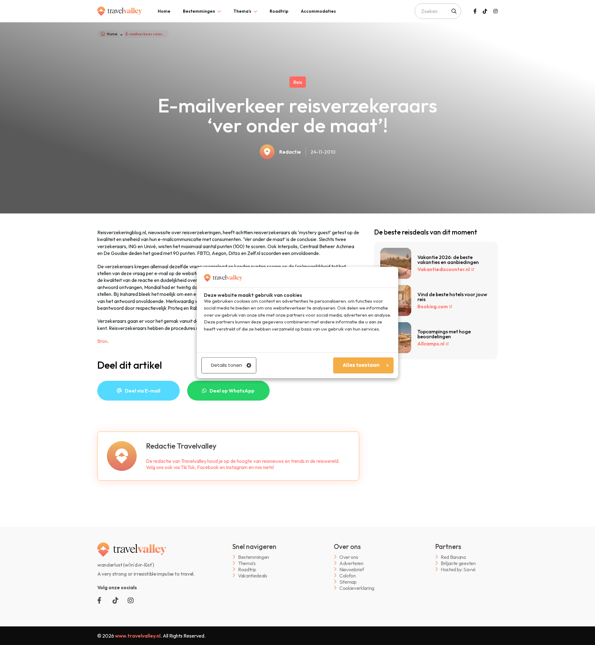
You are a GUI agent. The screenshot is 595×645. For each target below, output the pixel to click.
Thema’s (242, 11)
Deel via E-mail (142, 391)
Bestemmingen (199, 11)
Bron (102, 341)
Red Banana (453, 557)
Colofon (347, 575)
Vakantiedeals (252, 575)
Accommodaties (318, 11)
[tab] (164, 11)
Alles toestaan (361, 365)
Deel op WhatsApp (231, 391)
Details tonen (226, 365)
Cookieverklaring (356, 588)
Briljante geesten (458, 563)
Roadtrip (279, 11)
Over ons (348, 557)
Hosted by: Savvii (458, 569)
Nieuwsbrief (351, 569)
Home (164, 11)
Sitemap (348, 582)
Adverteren (351, 563)
